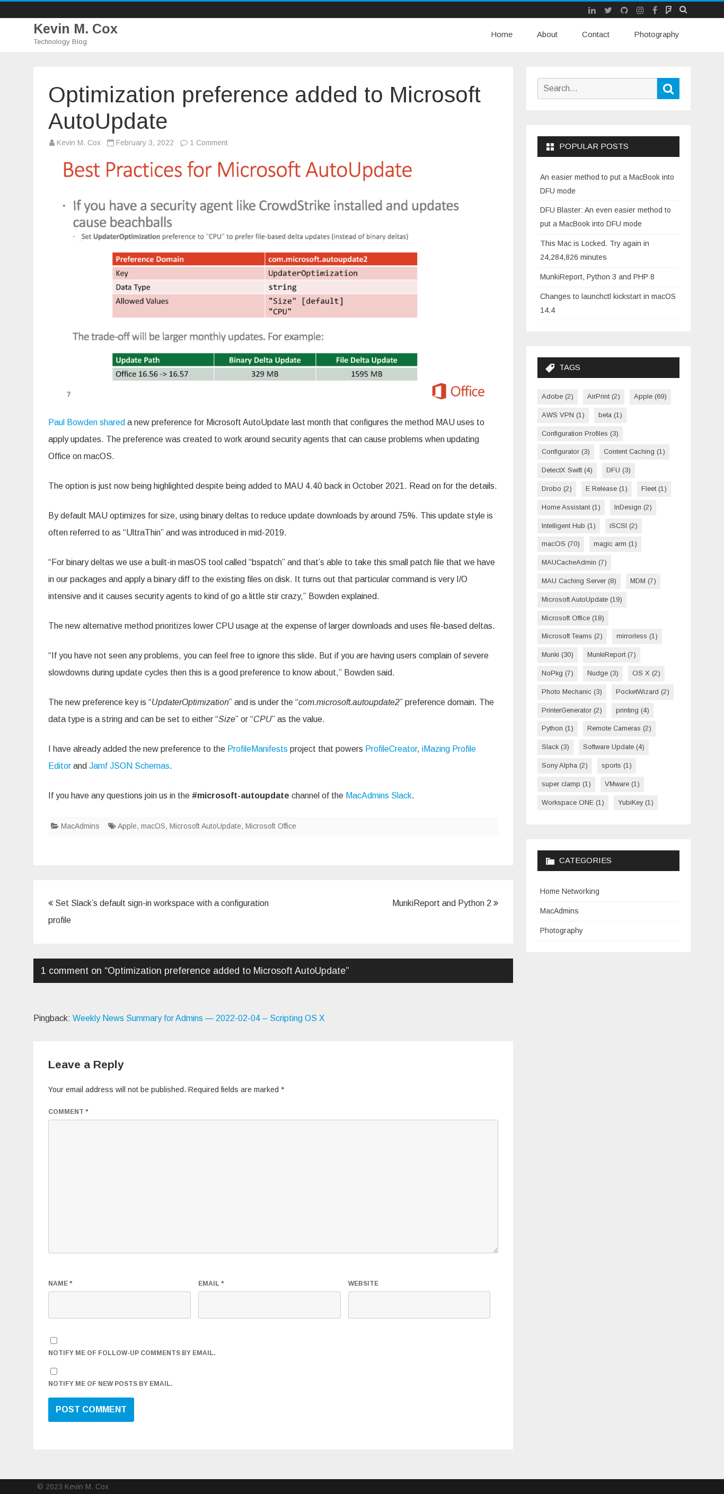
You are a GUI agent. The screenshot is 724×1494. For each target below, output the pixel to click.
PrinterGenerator (572, 710)
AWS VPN (563, 415)
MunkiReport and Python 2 (442, 903)
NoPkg (557, 673)
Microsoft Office (270, 826)
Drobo (557, 489)
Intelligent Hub (569, 526)
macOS (153, 826)
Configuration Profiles (580, 433)
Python (557, 728)
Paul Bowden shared (86, 422)
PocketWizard (642, 692)
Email (211, 1283)
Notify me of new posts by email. (110, 1383)
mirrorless (637, 636)
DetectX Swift (567, 470)
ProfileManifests (257, 748)
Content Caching (634, 451)
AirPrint (603, 396)
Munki (557, 654)
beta (610, 415)
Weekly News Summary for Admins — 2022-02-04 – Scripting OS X (199, 1018)
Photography (656, 34)
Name (60, 1283)
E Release (607, 489)
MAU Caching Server (579, 581)
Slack (555, 747)
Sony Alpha (565, 765)
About (547, 34)
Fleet (654, 489)
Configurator (566, 451)
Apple (127, 826)
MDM (643, 581)
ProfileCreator (391, 748)
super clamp (566, 784)
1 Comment (209, 142)
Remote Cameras (619, 728)
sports (617, 765)
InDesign (633, 507)
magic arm (615, 544)
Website (363, 1283)
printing (632, 710)
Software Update (613, 747)
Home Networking (569, 891)
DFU (618, 470)
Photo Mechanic (572, 692)
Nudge (603, 673)
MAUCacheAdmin (574, 562)
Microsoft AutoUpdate (205, 826)
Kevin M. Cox (75, 29)
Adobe (557, 396)
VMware (622, 784)
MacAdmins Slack (379, 795)
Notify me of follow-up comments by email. (132, 1353)
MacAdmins (80, 826)
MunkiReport (611, 654)
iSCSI (624, 526)
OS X (646, 673)
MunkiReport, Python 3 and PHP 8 (597, 277)
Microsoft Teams (572, 636)
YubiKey (636, 802)
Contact (596, 34)
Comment (68, 1111)
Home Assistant (571, 507)
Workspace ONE (573, 802)
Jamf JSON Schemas (129, 765)
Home (502, 34)
